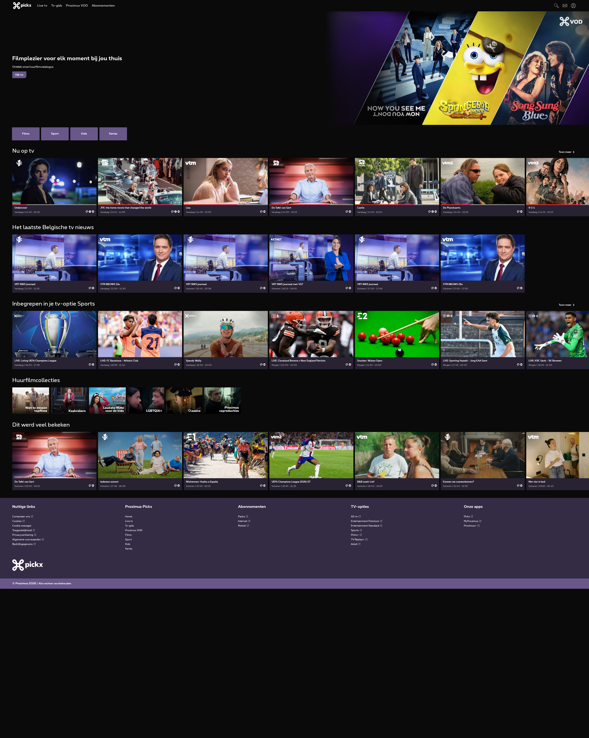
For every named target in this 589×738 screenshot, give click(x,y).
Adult (354, 544)
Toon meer (565, 152)
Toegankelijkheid (22, 530)
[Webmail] (565, 5)
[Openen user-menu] (573, 5)
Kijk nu (19, 75)
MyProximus (471, 521)
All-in (354, 516)
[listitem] (30, 400)
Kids (127, 544)
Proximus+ (470, 526)
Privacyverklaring (23, 535)
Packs (242, 516)
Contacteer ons (21, 516)
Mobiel (242, 526)
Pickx (467, 516)
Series (128, 549)
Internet (243, 521)
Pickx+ (355, 535)
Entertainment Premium (365, 521)
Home (128, 516)
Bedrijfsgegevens (22, 544)
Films (128, 535)
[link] (54, 187)
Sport (128, 539)
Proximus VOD (133, 530)
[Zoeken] (556, 5)
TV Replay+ (358, 539)
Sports (355, 530)
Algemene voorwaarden (26, 539)
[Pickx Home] (27, 565)
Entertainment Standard (365, 526)
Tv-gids (129, 526)
